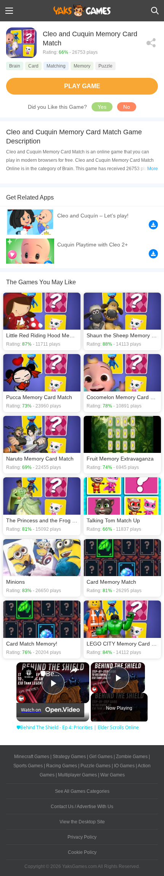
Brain (14, 66)
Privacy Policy (82, 837)
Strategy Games (69, 756)
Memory (82, 66)
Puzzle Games (95, 765)
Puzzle (105, 66)
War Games (112, 775)
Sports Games (28, 765)
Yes (102, 107)
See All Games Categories (82, 791)
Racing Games (61, 765)
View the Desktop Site (82, 821)
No (126, 107)
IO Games (124, 765)
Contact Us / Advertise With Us (82, 806)
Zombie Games (132, 756)
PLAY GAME (82, 86)
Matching (56, 66)
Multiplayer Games (77, 775)
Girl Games (101, 756)
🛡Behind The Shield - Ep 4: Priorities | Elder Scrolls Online (51, 673)
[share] (74, 670)
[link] (28, 674)
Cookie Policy (82, 852)
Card (33, 66)
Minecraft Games (31, 756)
